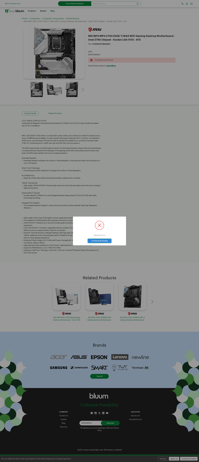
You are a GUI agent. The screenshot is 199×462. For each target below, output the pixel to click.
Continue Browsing (99, 241)
